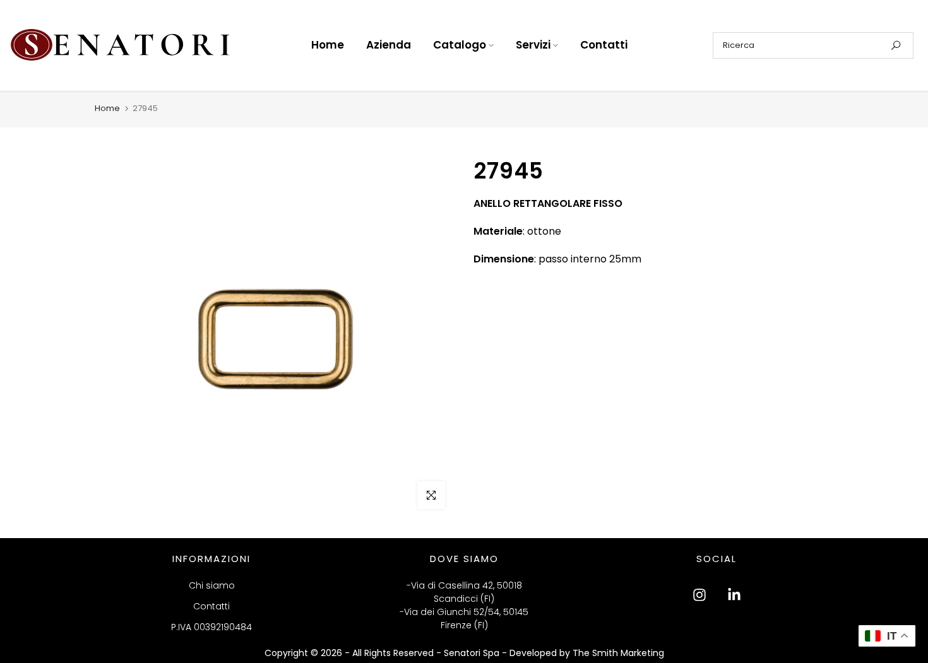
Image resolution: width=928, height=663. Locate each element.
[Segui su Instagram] (699, 595)
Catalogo (459, 44)
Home (327, 44)
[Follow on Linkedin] (734, 595)
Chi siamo (212, 585)
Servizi (533, 44)
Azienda (388, 44)
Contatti (604, 44)
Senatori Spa (473, 653)
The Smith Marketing (618, 653)
